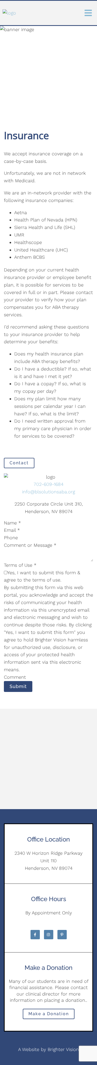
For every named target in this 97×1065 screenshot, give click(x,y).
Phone (11, 537)
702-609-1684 (48, 484)
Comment (15, 677)
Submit (18, 686)
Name (12, 523)
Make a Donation (48, 1013)
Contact (19, 462)
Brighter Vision (63, 1049)
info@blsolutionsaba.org (48, 491)
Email (12, 530)
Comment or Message (30, 545)
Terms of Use (20, 565)
